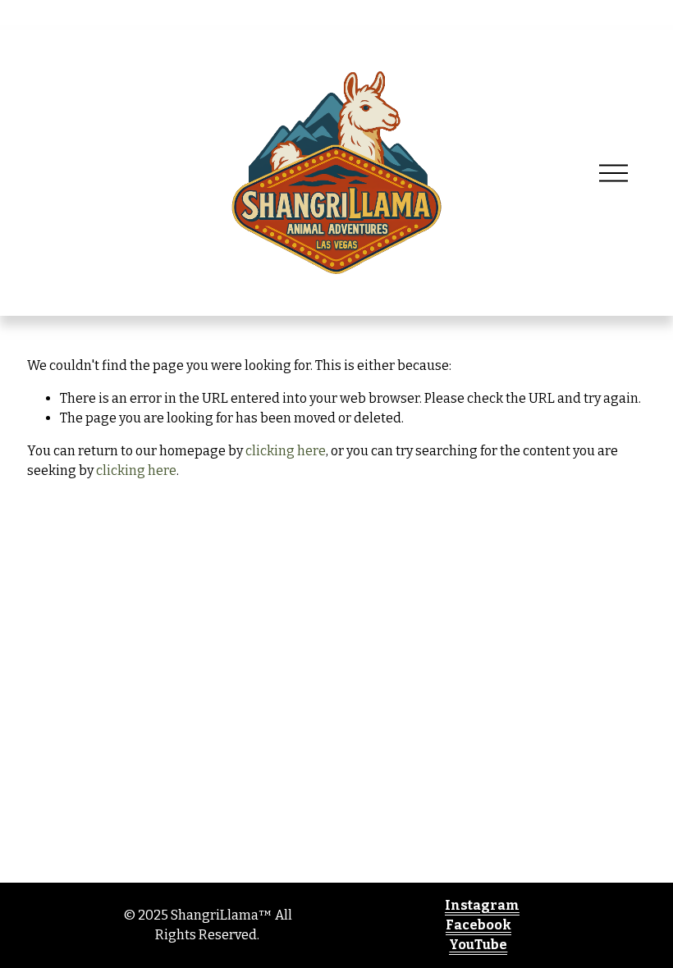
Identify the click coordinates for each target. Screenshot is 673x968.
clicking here (285, 451)
